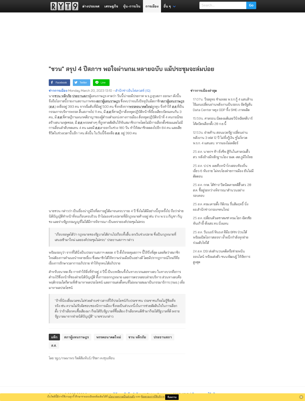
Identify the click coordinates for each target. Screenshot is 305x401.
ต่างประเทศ (90, 6)
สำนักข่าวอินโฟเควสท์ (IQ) (132, 90)
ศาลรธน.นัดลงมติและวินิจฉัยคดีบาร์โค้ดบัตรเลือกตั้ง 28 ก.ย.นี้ (223, 121)
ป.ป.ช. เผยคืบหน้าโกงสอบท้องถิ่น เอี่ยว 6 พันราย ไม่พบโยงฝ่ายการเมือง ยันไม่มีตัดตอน (223, 171)
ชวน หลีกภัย (63, 96)
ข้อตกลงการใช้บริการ (153, 396)
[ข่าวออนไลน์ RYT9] (63, 6)
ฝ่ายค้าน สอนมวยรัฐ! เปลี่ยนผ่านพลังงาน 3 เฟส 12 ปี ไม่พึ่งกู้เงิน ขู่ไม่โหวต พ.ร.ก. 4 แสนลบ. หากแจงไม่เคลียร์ (220, 137)
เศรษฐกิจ (111, 6)
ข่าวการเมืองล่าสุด (203, 90)
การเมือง (152, 6)
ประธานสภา (80, 96)
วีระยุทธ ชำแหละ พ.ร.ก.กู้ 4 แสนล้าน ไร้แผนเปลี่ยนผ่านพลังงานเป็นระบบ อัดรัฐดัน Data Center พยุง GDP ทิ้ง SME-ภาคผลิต (223, 104)
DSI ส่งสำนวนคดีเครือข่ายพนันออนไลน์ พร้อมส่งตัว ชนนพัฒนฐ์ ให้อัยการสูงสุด (221, 256)
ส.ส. (52, 106)
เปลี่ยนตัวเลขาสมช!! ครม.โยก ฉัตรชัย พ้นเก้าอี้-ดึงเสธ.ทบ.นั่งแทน (222, 220)
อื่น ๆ (167, 6)
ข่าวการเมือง (58, 90)
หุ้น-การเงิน (131, 6)
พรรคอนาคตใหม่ (140, 106)
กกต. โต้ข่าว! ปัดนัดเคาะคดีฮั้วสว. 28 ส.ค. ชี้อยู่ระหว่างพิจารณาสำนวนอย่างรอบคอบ (222, 190)
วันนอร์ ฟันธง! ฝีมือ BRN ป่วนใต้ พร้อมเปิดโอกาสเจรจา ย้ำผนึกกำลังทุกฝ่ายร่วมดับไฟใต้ (220, 237)
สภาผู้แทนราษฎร (108, 101)
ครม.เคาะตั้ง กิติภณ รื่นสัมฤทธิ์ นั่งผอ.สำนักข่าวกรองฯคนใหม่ (220, 207)
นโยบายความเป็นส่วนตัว (121, 396)
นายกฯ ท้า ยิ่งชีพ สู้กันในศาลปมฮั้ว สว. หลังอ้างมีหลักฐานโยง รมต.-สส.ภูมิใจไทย (223, 154)
